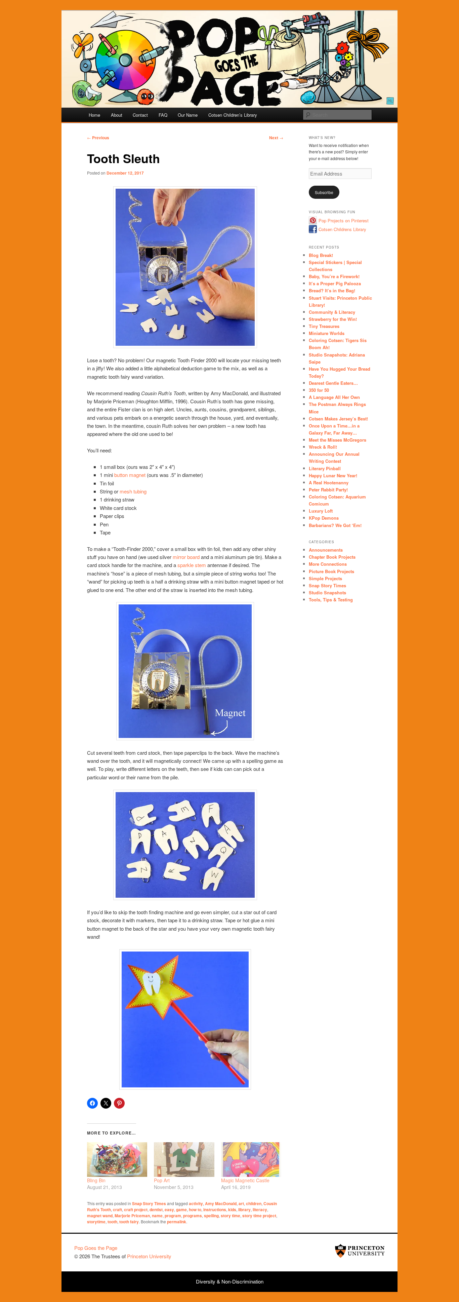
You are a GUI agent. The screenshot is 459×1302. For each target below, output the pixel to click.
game (181, 1209)
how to (195, 1209)
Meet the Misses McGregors (337, 440)
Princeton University (360, 1251)
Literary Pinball (325, 468)
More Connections (328, 564)
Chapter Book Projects (332, 557)
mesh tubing (133, 491)
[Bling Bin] (117, 1159)
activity (196, 1203)
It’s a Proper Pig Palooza (335, 283)
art (241, 1203)
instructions (214, 1209)
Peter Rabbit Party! (328, 489)
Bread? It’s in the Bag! (332, 290)
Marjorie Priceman (132, 1216)
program (173, 1216)
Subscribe (324, 192)
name (157, 1216)
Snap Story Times (149, 1203)
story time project (259, 1216)
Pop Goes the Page (95, 1247)
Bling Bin (96, 1180)
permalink (176, 1222)
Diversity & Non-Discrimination (229, 1281)
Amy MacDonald (221, 1203)
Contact (140, 115)
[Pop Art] (184, 1159)
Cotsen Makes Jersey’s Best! (338, 418)
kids (232, 1209)
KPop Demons (324, 518)
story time (230, 1216)
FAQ (163, 115)
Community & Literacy (332, 312)
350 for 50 (319, 390)
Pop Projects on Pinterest (344, 220)
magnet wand (100, 1216)
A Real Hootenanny (328, 482)
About (116, 115)
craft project (136, 1209)
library (244, 1209)
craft (117, 1209)
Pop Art (162, 1180)
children (253, 1203)
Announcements (326, 550)
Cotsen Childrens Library (342, 229)
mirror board (186, 556)
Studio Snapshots (327, 592)
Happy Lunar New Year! (333, 475)
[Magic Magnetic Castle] (251, 1159)
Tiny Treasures (324, 326)
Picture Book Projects (331, 571)
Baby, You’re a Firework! (334, 276)
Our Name (188, 115)
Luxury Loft (321, 511)
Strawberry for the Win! (333, 319)
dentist (156, 1209)
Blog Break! (321, 255)
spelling (211, 1216)
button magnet (129, 474)
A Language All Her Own (334, 397)
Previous (98, 138)
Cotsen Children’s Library (232, 115)
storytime (96, 1222)
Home (94, 115)
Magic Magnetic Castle (245, 1180)
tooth (112, 1222)
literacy (260, 1209)
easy (169, 1209)
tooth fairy (129, 1222)
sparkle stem (191, 564)
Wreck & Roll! (323, 447)
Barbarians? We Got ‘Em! (335, 525)
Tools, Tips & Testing (331, 599)
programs (192, 1216)
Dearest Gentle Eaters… (333, 383)
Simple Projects (325, 578)
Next (276, 138)
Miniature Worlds (326, 333)
